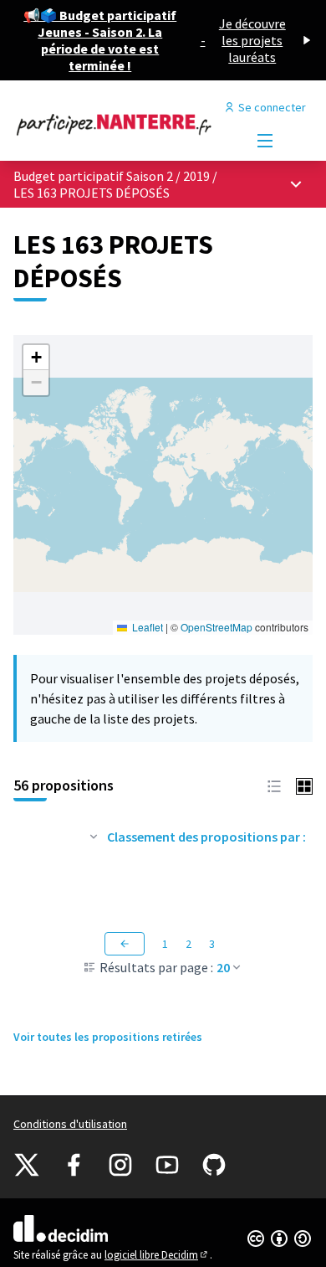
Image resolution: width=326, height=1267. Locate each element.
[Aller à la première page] (124, 124)
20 (223, 967)
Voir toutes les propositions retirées (107, 1036)
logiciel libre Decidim (157, 1255)
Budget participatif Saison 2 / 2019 (112, 175)
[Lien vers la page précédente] (124, 943)
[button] (35, 357)
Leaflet (146, 627)
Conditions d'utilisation (70, 1123)
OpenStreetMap (216, 627)
